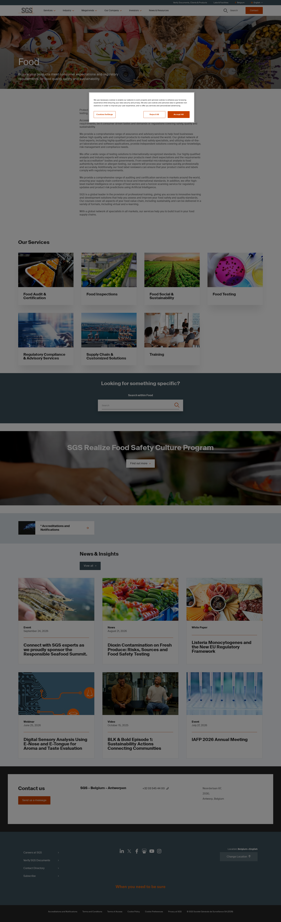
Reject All (154, 114)
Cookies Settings (104, 114)
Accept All (179, 114)
